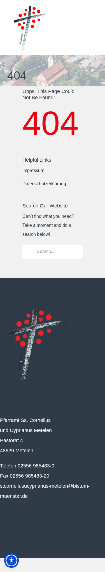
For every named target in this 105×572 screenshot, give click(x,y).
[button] (11, 560)
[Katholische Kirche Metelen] (34, 305)
